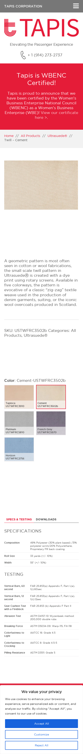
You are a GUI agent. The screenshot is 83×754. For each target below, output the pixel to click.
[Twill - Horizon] (19, 452)
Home (8, 136)
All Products (30, 136)
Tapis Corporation (23, 6)
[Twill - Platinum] (19, 426)
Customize (41, 734)
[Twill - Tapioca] (19, 400)
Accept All (41, 723)
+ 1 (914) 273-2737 (45, 55)
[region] (41, 719)
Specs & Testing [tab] (19, 519)
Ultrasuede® (57, 136)
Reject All (41, 745)
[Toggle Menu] (76, 6)
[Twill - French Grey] (50, 426)
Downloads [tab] (46, 519)
